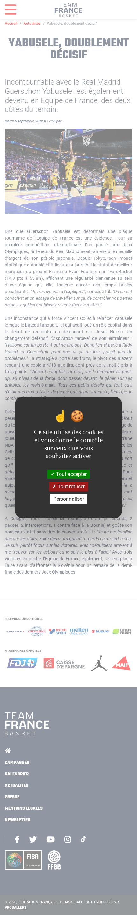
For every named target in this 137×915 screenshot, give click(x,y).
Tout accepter (71, 474)
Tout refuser (70, 487)
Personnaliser (68, 499)
